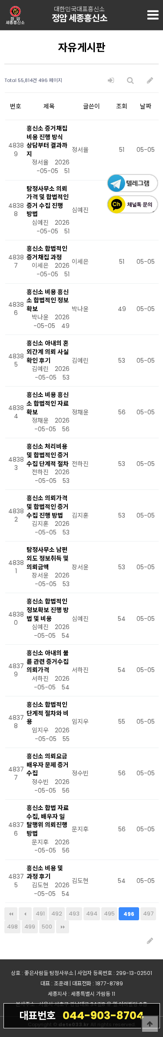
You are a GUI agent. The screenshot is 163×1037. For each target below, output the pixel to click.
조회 (121, 106)
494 (91, 913)
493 (74, 913)
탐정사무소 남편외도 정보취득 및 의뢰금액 (48, 558)
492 (56, 913)
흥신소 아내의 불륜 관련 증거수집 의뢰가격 (48, 661)
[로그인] (110, 80)
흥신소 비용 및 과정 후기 (45, 872)
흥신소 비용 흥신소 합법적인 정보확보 (48, 300)
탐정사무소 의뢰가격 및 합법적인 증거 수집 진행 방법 (48, 201)
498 (12, 926)
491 (40, 913)
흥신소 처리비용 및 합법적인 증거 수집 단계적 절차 (48, 455)
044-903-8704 (81, 1015)
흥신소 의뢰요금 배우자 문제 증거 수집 (48, 765)
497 (148, 913)
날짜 (145, 106)
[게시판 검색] (130, 80)
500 (47, 926)
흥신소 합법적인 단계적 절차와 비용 (48, 713)
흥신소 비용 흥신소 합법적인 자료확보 (48, 403)
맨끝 (62, 926)
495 (109, 913)
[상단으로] (150, 1024)
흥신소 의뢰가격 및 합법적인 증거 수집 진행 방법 (48, 506)
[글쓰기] (150, 80)
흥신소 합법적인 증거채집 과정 (47, 253)
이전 (25, 913)
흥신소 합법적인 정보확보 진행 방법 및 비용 (48, 610)
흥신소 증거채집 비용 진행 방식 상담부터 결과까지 (47, 141)
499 (29, 926)
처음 (10, 913)
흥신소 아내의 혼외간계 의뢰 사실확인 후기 (48, 351)
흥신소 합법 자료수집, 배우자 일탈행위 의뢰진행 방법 (48, 821)
